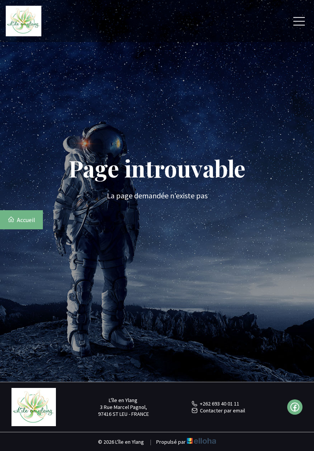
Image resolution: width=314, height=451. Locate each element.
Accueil (25, 220)
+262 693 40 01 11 (219, 403)
